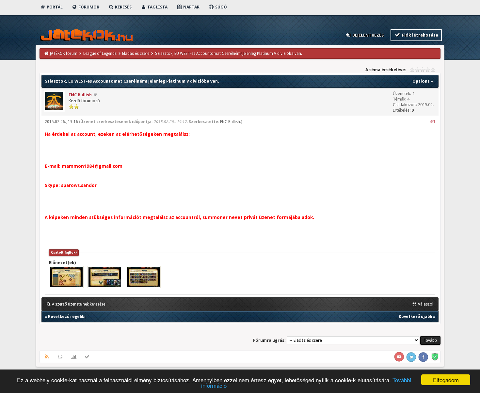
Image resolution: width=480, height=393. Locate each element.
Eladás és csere (135, 53)
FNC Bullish (80, 94)
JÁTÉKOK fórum (63, 53)
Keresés (123, 7)
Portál (54, 7)
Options (421, 81)
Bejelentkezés (367, 35)
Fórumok (88, 7)
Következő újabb (415, 316)
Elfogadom (446, 380)
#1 (432, 121)
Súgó (220, 7)
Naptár (191, 7)
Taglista (157, 7)
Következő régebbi (67, 316)
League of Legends (100, 53)
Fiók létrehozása (419, 35)
